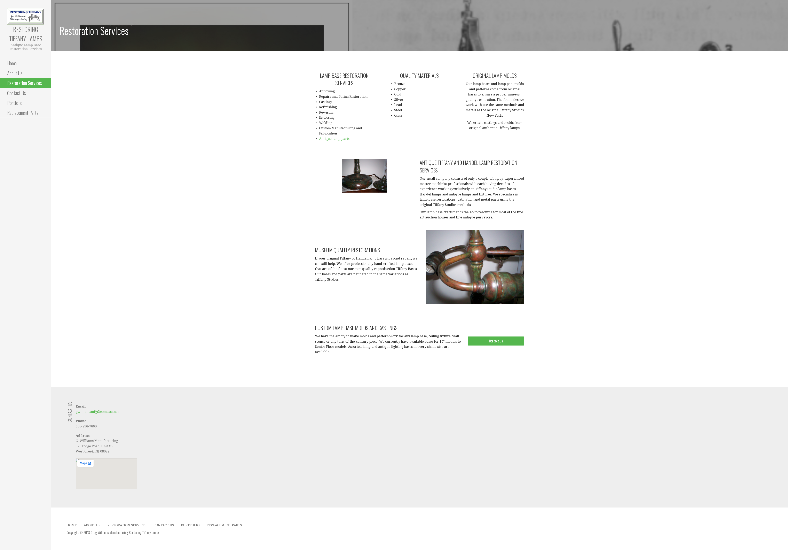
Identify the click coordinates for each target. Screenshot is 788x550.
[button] (496, 341)
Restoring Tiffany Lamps (25, 34)
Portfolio (14, 102)
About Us (14, 73)
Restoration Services (24, 82)
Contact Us (16, 92)
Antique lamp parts (334, 139)
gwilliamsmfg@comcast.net (97, 412)
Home (12, 63)
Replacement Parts (22, 112)
